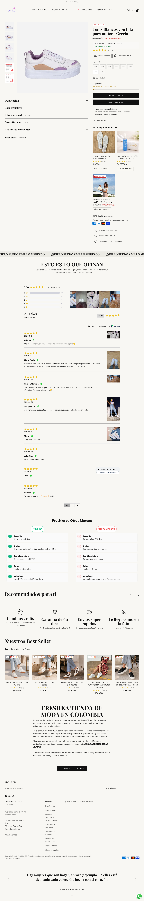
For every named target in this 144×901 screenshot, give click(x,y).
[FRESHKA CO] (11, 10)
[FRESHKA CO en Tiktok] (13, 796)
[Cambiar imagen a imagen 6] (9, 78)
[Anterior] (49, 2)
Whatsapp (118, 241)
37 (116, 66)
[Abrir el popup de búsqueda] (128, 10)
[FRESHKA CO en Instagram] (9, 796)
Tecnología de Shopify (12, 858)
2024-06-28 (28, 402)
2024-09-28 (28, 452)
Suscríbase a (112, 788)
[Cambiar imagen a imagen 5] (9, 67)
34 (95, 66)
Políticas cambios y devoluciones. (51, 817)
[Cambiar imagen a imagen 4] (9, 57)
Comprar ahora (115, 102)
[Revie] (115, 326)
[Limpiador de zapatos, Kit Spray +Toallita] (128, 142)
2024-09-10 (28, 488)
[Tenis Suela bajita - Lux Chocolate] (72, 667)
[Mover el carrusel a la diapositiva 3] (74, 895)
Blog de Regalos (52, 850)
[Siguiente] (94, 2)
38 (123, 66)
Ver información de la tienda (106, 114)
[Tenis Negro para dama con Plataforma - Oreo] (127, 667)
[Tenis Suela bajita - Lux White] (17, 667)
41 (102, 72)
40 (95, 72)
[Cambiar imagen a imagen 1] (9, 26)
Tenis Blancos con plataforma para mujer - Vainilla (99, 685)
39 (130, 66)
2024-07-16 (28, 336)
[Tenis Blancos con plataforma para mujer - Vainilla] (99, 667)
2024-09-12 (28, 471)
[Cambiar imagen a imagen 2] (9, 36)
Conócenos (50, 806)
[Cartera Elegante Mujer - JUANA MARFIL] (104, 185)
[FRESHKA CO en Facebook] (6, 796)
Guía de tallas (101, 78)
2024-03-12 (28, 432)
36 (109, 66)
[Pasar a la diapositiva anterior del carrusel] (132, 595)
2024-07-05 (28, 380)
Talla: (96, 62)
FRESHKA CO (22, 856)
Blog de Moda (51, 846)
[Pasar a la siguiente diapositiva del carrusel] (137, 595)
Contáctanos (50, 810)
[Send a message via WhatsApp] (139, 896)
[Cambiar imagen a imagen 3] (9, 47)
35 (102, 66)
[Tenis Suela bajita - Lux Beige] (44, 667)
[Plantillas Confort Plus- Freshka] (104, 142)
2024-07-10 (28, 356)
